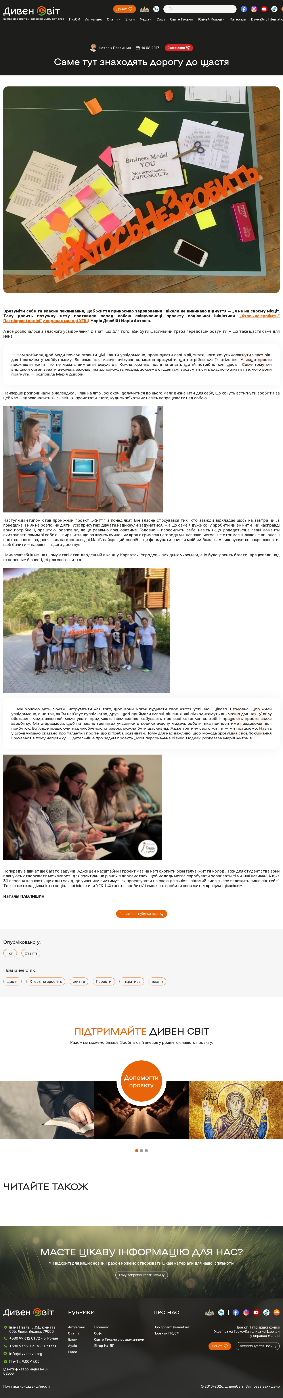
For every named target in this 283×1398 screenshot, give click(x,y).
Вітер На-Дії (104, 1346)
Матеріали (237, 19)
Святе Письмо (181, 19)
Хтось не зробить (46, 981)
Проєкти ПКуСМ (166, 1333)
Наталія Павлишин (115, 48)
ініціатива (132, 981)
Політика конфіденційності (26, 1386)
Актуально (93, 19)
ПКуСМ (74, 19)
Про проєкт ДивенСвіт (171, 1327)
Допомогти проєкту (141, 1080)
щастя (12, 981)
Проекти (103, 981)
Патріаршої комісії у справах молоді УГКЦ (46, 320)
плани (157, 981)
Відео (72, 1352)
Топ (10, 953)
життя (79, 981)
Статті (112, 19)
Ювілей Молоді (210, 19)
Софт (161, 19)
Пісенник (101, 1327)
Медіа (144, 19)
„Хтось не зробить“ (259, 316)
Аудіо (72, 1346)
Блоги (130, 19)
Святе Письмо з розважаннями (119, 1340)
